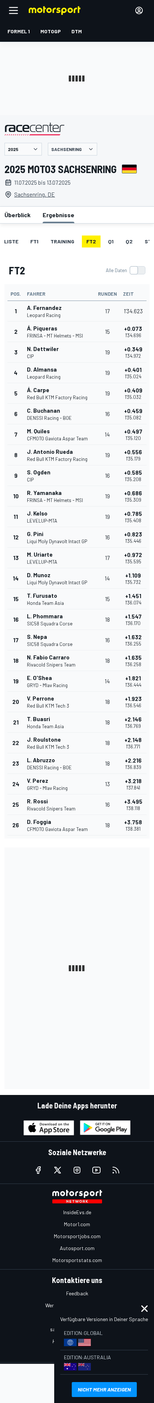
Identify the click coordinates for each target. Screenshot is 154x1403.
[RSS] (115, 1170)
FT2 (91, 241)
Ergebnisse (58, 214)
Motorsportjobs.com (77, 1236)
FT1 (34, 241)
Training (62, 241)
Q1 (111, 241)
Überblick (17, 214)
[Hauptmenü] (13, 10)
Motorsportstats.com (77, 1260)
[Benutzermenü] (139, 10)
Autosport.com (77, 1248)
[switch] (125, 270)
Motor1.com (77, 1224)
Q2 (129, 241)
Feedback (77, 1293)
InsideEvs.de (77, 1212)
